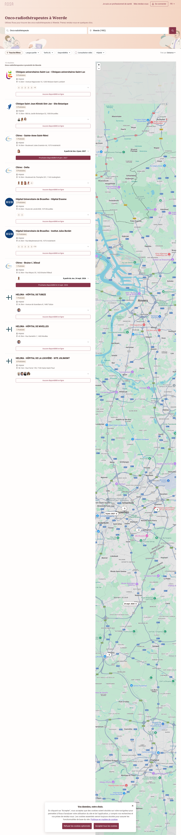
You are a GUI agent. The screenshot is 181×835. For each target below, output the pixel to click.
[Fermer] (132, 805)
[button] (156, 509)
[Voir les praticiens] (53, 119)
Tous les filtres (15, 53)
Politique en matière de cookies (104, 819)
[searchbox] (46, 30)
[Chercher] (172, 30)
